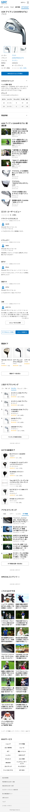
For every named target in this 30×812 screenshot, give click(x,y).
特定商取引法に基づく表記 (8, 782)
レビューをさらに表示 (15, 322)
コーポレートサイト (7, 805)
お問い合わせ (5, 797)
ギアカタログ (25, 7)
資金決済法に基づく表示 (8, 786)
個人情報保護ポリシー (7, 793)
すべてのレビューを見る (8, 332)
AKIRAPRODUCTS (18, 58)
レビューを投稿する (22, 332)
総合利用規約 (5, 778)
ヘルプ (4, 801)
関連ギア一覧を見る (15, 373)
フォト (12, 7)
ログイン (23, 2)
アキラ (14, 55)
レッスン (6, 7)
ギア (1, 7)
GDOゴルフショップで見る (15, 73)
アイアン (15, 60)
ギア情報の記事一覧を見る (15, 563)
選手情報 (17, 7)
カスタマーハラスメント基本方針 (10, 789)
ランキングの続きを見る (15, 437)
